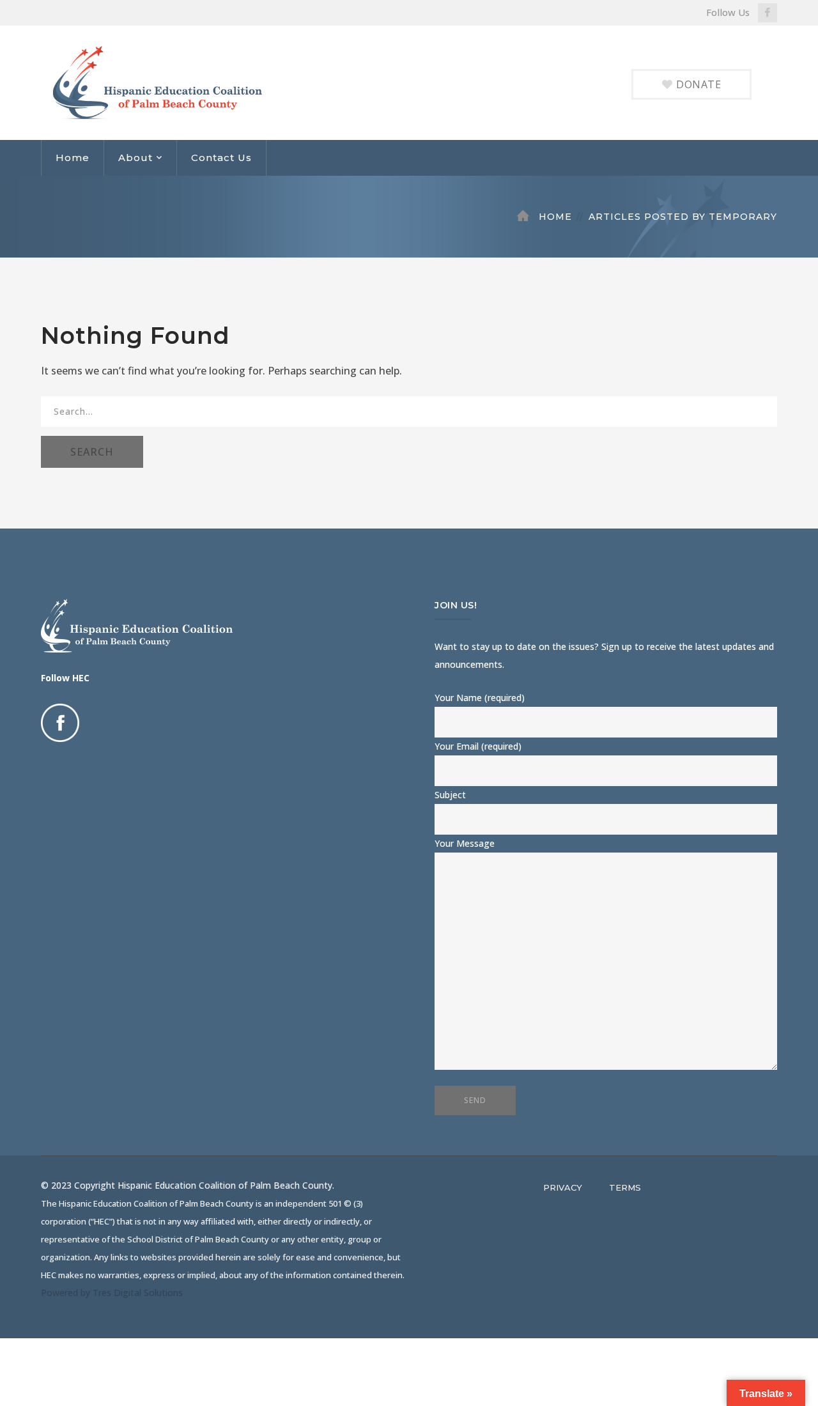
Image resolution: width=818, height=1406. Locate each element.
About (135, 157)
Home (72, 157)
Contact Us (221, 157)
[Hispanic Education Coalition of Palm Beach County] (170, 82)
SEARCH (92, 452)
